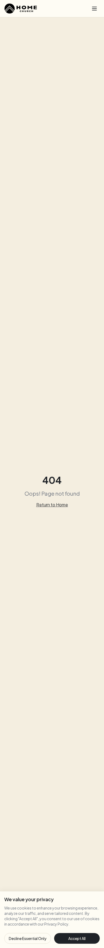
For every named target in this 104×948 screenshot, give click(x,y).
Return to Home (52, 504)
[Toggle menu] (94, 8)
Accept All (77, 938)
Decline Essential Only (27, 938)
